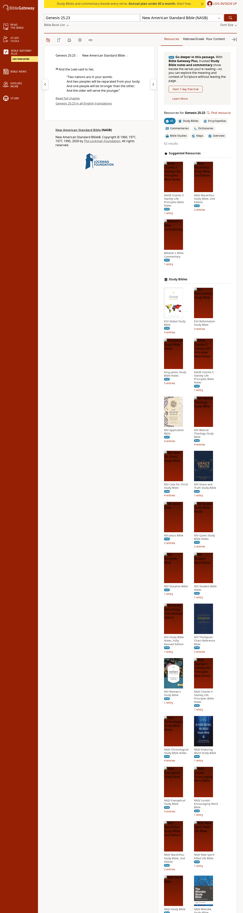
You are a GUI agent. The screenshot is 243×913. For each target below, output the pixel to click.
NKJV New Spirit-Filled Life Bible (204, 856)
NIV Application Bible (174, 431)
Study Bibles (178, 279)
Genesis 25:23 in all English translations (84, 103)
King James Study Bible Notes (175, 374)
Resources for (184, 113)
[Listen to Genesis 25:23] (91, 40)
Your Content (215, 39)
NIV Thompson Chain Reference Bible (204, 640)
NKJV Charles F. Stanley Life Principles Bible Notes (204, 697)
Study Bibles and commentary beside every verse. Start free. (124, 4)
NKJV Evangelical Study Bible (174, 802)
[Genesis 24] (45, 84)
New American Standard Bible (78, 130)
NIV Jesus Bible (173, 535)
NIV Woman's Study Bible (172, 693)
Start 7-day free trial (186, 89)
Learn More (180, 98)
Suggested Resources (185, 153)
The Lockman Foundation (102, 141)
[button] (221, 4)
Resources (171, 39)
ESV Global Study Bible (174, 323)
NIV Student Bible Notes (205, 588)
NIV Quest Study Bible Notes (204, 537)
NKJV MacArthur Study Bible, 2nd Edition (204, 199)
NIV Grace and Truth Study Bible (205, 486)
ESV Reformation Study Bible (204, 323)
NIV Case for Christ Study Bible (176, 486)
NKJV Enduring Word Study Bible (205, 751)
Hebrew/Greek (193, 39)
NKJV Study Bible (174, 909)
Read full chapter (68, 98)
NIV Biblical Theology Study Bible (204, 433)
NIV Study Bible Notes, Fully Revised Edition (174, 640)
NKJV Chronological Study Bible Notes (176, 751)
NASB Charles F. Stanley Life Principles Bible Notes (174, 200)
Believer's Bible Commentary (174, 254)
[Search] (230, 17)
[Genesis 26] (153, 84)
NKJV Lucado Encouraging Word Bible (206, 804)
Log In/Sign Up (225, 4)
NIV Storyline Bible (176, 586)
